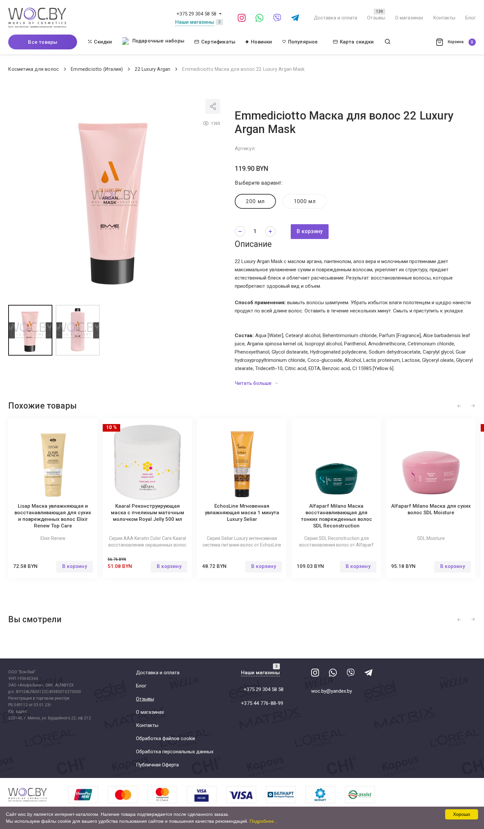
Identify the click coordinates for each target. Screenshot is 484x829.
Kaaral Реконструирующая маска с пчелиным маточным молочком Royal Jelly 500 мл (147, 512)
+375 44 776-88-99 (262, 703)
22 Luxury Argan (152, 69)
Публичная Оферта (157, 765)
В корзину (310, 231)
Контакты (444, 18)
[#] (220, 13)
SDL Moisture (431, 538)
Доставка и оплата (335, 18)
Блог (470, 18)
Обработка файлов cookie (165, 738)
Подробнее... (264, 821)
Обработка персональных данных (174, 752)
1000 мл (305, 201)
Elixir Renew (53, 538)
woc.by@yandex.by (331, 691)
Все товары (42, 42)
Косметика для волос (33, 69)
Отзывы (376, 18)
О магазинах (409, 18)
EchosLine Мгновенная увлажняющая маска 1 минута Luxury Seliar (242, 512)
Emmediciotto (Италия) (97, 69)
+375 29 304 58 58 (196, 14)
